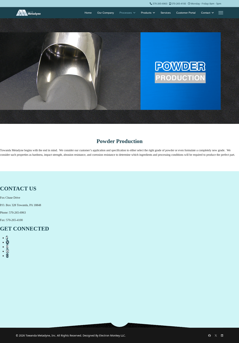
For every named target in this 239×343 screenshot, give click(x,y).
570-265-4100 (178, 3)
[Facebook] (209, 335)
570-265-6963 (160, 3)
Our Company (105, 12)
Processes (126, 12)
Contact (205, 12)
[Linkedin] (222, 335)
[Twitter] (216, 335)
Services (166, 12)
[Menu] (220, 12)
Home (88, 12)
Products (146, 12)
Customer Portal (185, 12)
